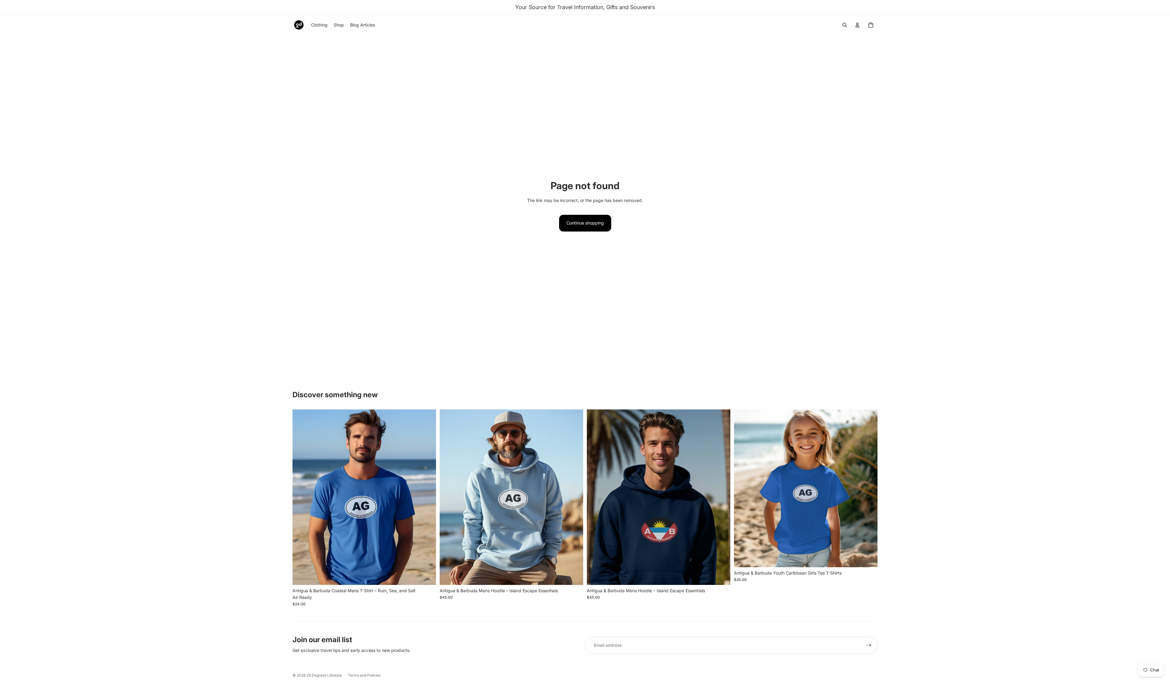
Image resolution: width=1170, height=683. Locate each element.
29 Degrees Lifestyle (324, 675)
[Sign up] (869, 645)
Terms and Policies (364, 675)
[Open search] (844, 25)
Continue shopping (585, 222)
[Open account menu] (857, 25)
